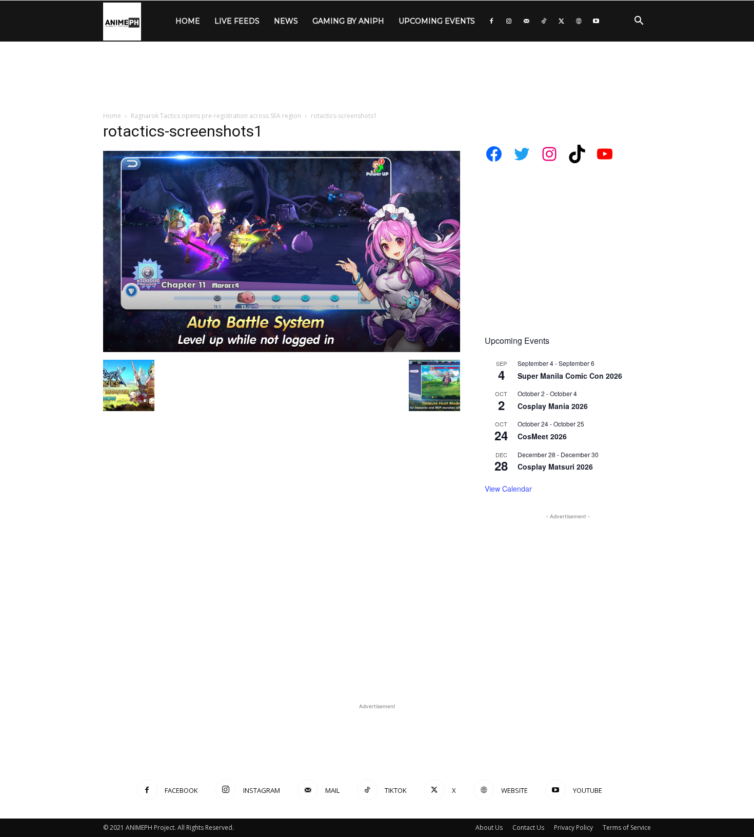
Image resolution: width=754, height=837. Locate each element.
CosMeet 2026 (542, 436)
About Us (489, 827)
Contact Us (528, 827)
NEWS (286, 21)
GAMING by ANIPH (348, 21)
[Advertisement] (377, 77)
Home (112, 115)
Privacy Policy (573, 827)
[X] (561, 21)
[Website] (578, 21)
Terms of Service (627, 827)
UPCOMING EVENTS (437, 21)
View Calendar (508, 488)
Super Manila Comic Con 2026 (570, 376)
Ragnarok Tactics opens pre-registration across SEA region (216, 115)
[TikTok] (543, 21)
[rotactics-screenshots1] (281, 349)
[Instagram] (509, 21)
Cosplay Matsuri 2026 (555, 466)
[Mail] (526, 21)
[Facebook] (491, 21)
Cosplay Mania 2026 (553, 406)
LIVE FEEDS (237, 21)
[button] (638, 22)
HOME (187, 21)
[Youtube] (596, 21)
